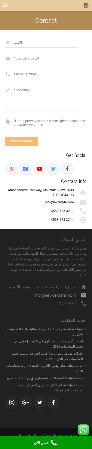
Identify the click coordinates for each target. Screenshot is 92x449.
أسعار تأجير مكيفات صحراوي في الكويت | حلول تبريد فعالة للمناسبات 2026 (47, 343)
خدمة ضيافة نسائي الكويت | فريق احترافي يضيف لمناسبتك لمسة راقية (50, 387)
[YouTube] (39, 168)
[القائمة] (5, 5)
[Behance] (25, 168)
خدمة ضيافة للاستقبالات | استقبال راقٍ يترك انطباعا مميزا (44, 378)
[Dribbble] (11, 168)
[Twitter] (53, 168)
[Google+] (25, 402)
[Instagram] (11, 402)
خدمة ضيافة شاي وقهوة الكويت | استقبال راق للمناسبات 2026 (44, 368)
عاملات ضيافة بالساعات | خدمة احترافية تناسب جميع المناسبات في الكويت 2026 (47, 356)
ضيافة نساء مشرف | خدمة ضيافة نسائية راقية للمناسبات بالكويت (45, 331)
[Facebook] (67, 168)
